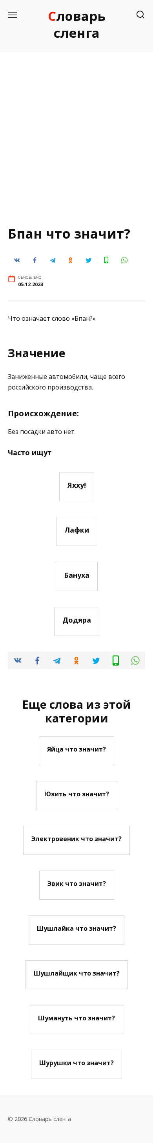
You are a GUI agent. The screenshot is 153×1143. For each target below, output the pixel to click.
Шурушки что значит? (76, 1062)
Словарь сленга (77, 24)
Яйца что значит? (76, 749)
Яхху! (76, 485)
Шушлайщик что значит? (77, 973)
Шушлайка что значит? (76, 928)
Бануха (76, 574)
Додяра (76, 620)
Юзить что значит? (76, 794)
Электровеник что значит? (76, 838)
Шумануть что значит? (76, 1018)
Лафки (76, 530)
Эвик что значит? (76, 883)
